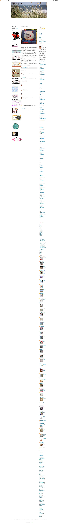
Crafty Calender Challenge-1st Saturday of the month (43, 215)
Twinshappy (41, 279)
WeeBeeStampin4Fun (42, 256)
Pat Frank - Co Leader (41, 40)
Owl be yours (44, 308)
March (41, 253)
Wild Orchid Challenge (42, 113)
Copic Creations (41, 465)
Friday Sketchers (42, 207)
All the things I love (42, 293)
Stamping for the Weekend (42, 504)
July (40, 235)
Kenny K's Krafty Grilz (41, 479)
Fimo (40, 474)
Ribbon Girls (40, 493)
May (40, 251)
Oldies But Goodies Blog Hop (44, 425)
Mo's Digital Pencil (41, 485)
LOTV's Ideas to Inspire (42, 74)
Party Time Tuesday (41, 490)
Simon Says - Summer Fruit (43, 242)
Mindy (40, 363)
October (41, 232)
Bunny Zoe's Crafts (42, 103)
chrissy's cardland (42, 261)
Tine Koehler (40, 42)
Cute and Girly (41, 469)
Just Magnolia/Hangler (41, 478)
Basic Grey (40, 459)
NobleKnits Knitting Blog (42, 447)
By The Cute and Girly (41, 462)
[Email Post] (28, 67)
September (41, 233)
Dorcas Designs (41, 428)
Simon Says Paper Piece (42, 246)
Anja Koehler (40, 33)
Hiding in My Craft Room (42, 217)
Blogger (32, 522)
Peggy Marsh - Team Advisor (42, 41)
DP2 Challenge (41, 167)
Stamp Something (41, 501)
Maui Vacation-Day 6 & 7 (44, 398)
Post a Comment (23, 108)
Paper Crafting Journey (41, 487)
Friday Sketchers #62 (42, 239)
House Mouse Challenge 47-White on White (42, 240)
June (40, 250)
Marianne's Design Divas (42, 129)
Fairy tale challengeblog (42, 196)
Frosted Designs (41, 198)
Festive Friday (44, 257)
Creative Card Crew (41, 466)
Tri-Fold (40, 512)
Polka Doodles (41, 185)
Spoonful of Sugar (41, 500)
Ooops (40, 421)
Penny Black (40, 491)
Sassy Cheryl (40, 495)
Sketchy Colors (41, 81)
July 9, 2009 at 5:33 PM (25, 75)
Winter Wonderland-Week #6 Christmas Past (43, 247)
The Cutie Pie (40, 508)
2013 (40, 226)
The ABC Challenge (42, 154)
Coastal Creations (17, 3)
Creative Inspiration (41, 467)
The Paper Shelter (42, 150)
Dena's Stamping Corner (42, 312)
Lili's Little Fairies (42, 165)
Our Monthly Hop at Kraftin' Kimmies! (44, 417)
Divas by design (41, 158)
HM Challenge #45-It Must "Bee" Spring (43, 249)
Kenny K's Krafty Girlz (42, 79)
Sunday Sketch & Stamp (42, 85)
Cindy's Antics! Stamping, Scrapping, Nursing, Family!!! (42, 423)
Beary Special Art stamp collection (44, 299)
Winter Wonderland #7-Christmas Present (42, 244)
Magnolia (40, 481)
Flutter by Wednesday (41, 475)
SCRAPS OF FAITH (42, 335)
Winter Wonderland (42, 68)
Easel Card (40, 471)
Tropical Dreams (41, 397)
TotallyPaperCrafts (42, 203)
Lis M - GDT (40, 38)
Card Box (40, 463)
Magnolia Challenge (41, 482)
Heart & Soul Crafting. (42, 317)
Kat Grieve (40, 36)
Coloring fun (44, 280)
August (41, 234)
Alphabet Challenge (41, 458)
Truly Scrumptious (41, 513)
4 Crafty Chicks (41, 455)
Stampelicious (41, 349)
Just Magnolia (41, 209)
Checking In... (44, 379)
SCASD (40, 494)
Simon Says (40, 497)
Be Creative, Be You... (42, 340)
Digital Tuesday (41, 470)
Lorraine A (24, 77)
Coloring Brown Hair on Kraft (44, 430)
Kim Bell (40, 37)
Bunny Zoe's (40, 461)
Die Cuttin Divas (41, 127)
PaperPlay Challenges (42, 180)
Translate (17, 28)
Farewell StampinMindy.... (44, 364)
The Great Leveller (42, 406)
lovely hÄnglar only (42, 72)
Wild (43, 402)
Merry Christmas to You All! (44, 276)
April (40, 252)
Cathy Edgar (40, 34)
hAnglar (40, 516)
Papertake (40, 489)
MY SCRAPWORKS (42, 433)
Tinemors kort (41, 383)
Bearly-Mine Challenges (42, 136)
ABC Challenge (41, 457)
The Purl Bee (41, 452)
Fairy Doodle (40, 473)
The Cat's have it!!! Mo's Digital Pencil (44, 374)
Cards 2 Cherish (41, 284)
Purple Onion (44, 313)
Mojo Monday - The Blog (42, 99)
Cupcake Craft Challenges (43, 118)
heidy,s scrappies (42, 326)
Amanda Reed (41, 32)
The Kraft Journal (42, 105)
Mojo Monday (40, 486)
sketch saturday (41, 216)
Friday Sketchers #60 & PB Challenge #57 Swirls (43, 245)
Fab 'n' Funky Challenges (42, 148)
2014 (40, 225)
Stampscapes (40, 505)
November (41, 231)
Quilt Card (44, 331)
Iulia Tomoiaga (41, 411)
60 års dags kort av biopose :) (44, 385)
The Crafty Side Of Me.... (42, 270)
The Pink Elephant (42, 109)
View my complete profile (41, 61)
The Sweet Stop (41, 222)
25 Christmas (44, 345)
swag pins (44, 359)
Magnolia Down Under (41, 483)
